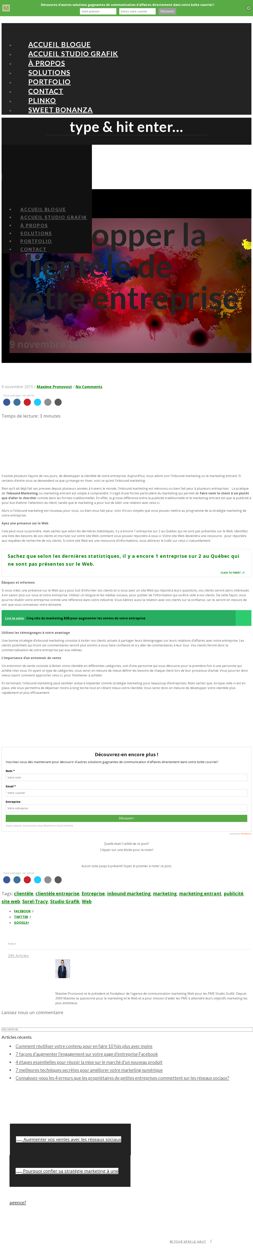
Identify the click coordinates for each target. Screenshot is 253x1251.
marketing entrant (200, 893)
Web (87, 901)
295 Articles (18, 955)
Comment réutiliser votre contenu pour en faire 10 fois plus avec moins (84, 1046)
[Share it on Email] (47, 404)
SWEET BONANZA (60, 109)
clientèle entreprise (57, 893)
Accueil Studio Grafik (73, 53)
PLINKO (42, 100)
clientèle (23, 893)
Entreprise (93, 893)
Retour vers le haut (188, 1241)
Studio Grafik (64, 901)
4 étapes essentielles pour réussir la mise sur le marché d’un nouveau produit (89, 1062)
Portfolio (49, 81)
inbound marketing (129, 893)
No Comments (89, 386)
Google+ (21, 922)
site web (11, 901)
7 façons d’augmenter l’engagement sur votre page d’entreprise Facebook (87, 1054)
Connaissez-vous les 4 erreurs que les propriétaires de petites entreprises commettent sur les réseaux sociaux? (122, 1078)
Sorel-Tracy (35, 901)
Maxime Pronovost (54, 386)
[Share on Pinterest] (27, 404)
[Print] (58, 404)
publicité (233, 893)
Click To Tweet (231, 572)
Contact (45, 91)
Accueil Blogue (59, 44)
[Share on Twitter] (37, 404)
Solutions (49, 72)
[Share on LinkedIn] (17, 404)
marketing (165, 893)
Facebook (22, 911)
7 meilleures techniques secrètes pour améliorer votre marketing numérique (89, 1070)
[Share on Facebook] (6, 404)
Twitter (21, 917)
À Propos (46, 63)
